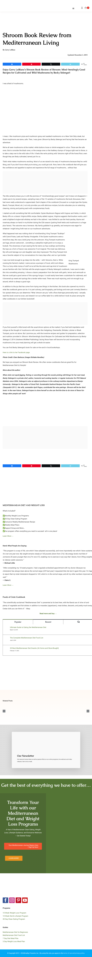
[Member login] (82, 8)
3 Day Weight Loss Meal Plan (14, 941)
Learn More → (8, 536)
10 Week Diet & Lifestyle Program (15, 916)
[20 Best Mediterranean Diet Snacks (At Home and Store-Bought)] (6, 648)
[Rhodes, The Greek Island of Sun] (57, 711)
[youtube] (25, 900)
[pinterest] (18, 900)
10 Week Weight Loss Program (14, 913)
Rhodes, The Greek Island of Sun (57, 706)
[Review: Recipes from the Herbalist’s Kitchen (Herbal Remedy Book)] (12, 711)
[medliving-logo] (10, 1)
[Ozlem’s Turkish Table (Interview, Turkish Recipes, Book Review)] (34, 711)
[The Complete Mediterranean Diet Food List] (6, 638)
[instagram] (12, 900)
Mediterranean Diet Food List (14, 935)
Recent (48, 622)
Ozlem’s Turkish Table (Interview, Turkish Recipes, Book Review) (35, 705)
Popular (17, 622)
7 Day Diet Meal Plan (10, 938)
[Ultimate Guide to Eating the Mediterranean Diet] (6, 627)
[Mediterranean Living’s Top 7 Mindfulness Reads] (80, 711)
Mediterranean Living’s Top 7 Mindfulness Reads (80, 705)
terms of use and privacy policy (73, 953)
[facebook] (5, 900)
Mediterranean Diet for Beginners (15, 932)
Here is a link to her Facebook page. (17, 352)
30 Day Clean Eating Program (14, 919)
